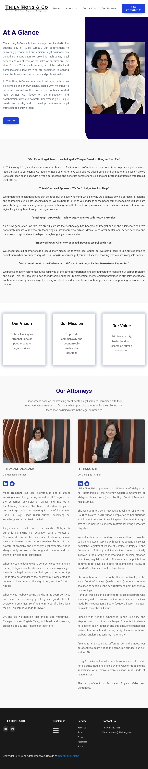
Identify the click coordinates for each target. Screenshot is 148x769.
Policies (81, 746)
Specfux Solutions (68, 755)
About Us (71, 8)
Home (56, 8)
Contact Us (89, 8)
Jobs (80, 732)
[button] (13, 483)
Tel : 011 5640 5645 (111, 728)
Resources (82, 742)
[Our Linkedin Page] (13, 729)
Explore (11, 120)
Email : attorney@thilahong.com (117, 732)
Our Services (108, 8)
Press (80, 737)
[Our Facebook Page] (6, 729)
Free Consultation (133, 8)
